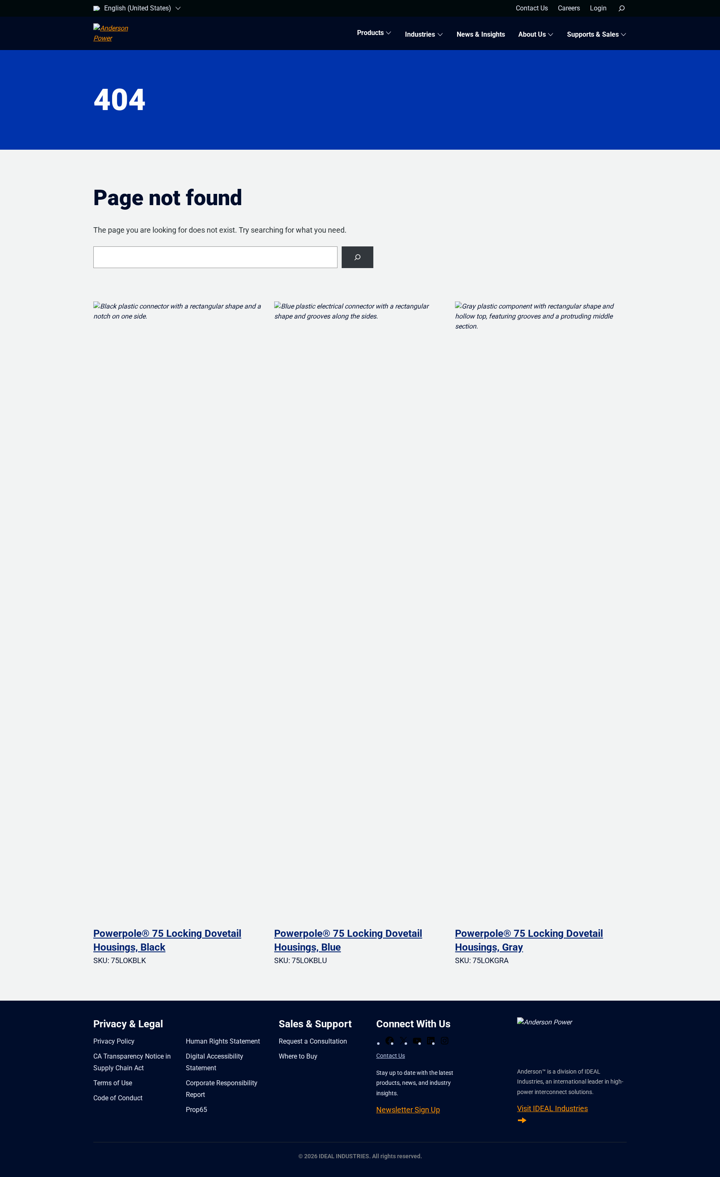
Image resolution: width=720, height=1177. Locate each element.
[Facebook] (390, 1041)
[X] (403, 1041)
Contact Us (390, 1055)
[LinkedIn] (431, 1041)
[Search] (357, 257)
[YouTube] (417, 1041)
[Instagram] (445, 1041)
